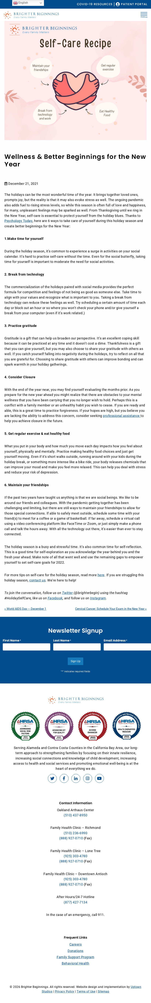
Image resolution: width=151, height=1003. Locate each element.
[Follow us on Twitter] (52, 778)
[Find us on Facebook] (64, 778)
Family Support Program (75, 957)
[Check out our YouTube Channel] (99, 778)
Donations (75, 951)
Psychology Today (18, 220)
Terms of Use (86, 991)
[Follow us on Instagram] (87, 778)
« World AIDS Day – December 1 (25, 609)
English (23, 2)
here (101, 575)
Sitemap (103, 991)
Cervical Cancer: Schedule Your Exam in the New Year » (111, 609)
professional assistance (122, 415)
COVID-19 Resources (95, 4)
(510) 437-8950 (75, 815)
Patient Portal (134, 4)
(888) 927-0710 (71, 838)
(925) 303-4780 (75, 856)
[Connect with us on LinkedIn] (75, 778)
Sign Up (75, 661)
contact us (37, 580)
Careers (75, 944)
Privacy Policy (64, 991)
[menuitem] (95, 4)
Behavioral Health (75, 963)
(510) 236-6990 (75, 833)
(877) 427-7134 (75, 902)
